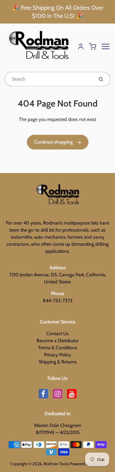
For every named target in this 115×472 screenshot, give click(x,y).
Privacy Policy (57, 355)
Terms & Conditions (57, 347)
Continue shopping (54, 142)
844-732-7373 (58, 300)
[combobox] (49, 79)
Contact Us (57, 333)
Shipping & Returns (58, 362)
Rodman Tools (56, 463)
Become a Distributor (58, 340)
